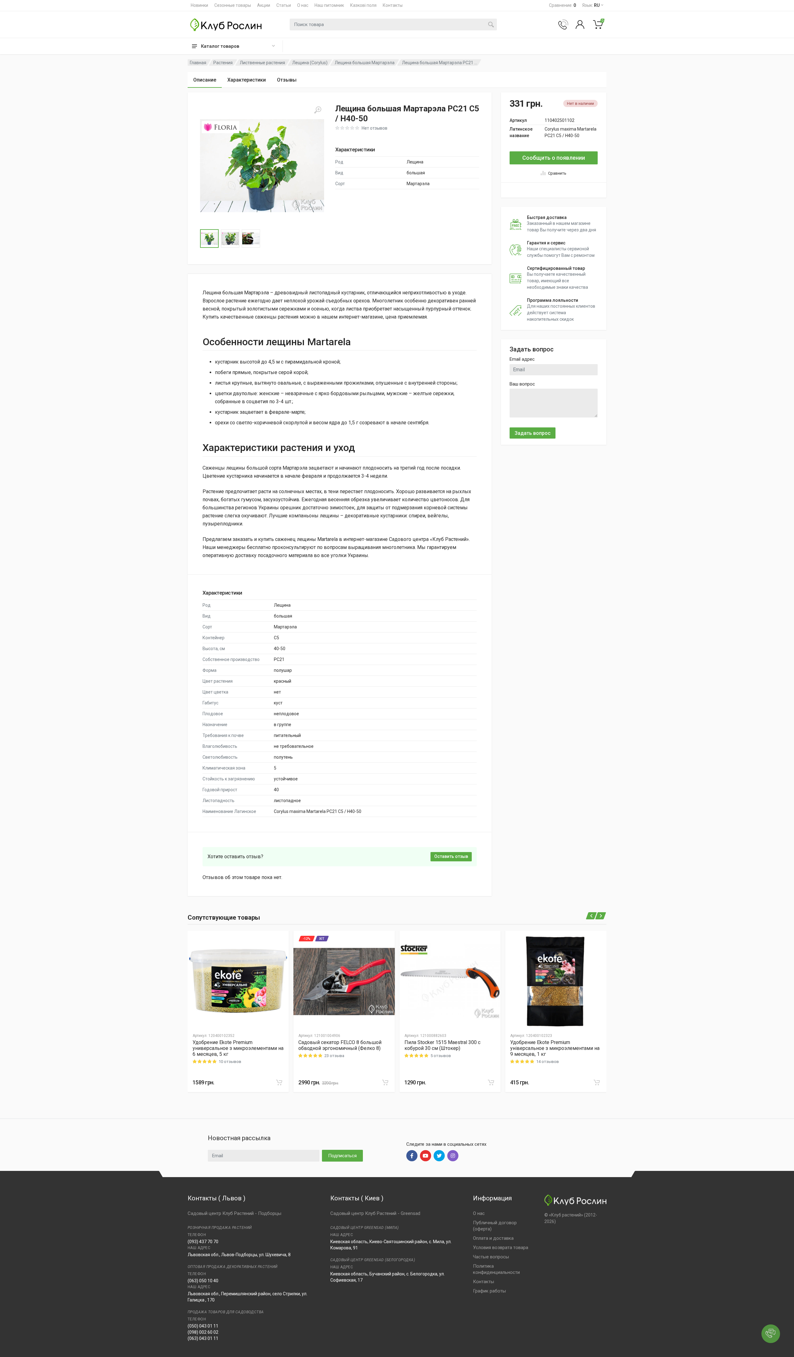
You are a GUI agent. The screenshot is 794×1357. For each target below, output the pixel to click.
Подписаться (342, 1155)
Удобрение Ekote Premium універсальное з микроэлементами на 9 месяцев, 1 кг (555, 1048)
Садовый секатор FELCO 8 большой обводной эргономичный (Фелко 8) (339, 1045)
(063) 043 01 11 (203, 1338)
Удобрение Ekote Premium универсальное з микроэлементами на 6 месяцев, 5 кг (238, 1048)
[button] (262, 166)
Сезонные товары (232, 5)
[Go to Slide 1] (209, 238)
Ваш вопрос (522, 384)
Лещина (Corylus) (310, 62)
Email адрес (522, 359)
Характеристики (246, 80)
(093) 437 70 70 (203, 1241)
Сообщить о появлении (553, 157)
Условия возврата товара (500, 1247)
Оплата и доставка (493, 1238)
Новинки (199, 5)
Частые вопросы (491, 1257)
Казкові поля (363, 5)
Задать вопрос (533, 433)
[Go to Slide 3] (251, 238)
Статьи (283, 5)
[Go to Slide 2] (230, 238)
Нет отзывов (374, 128)
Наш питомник (329, 5)
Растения (223, 62)
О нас (302, 5)
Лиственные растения (262, 62)
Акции (263, 5)
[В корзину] (279, 1082)
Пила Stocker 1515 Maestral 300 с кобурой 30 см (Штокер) (442, 1045)
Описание (204, 80)
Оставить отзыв (451, 856)
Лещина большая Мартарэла (365, 62)
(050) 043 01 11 (203, 1326)
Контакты (393, 5)
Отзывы (287, 80)
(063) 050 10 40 (203, 1280)
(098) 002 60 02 (203, 1332)
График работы (489, 1291)
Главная (198, 62)
